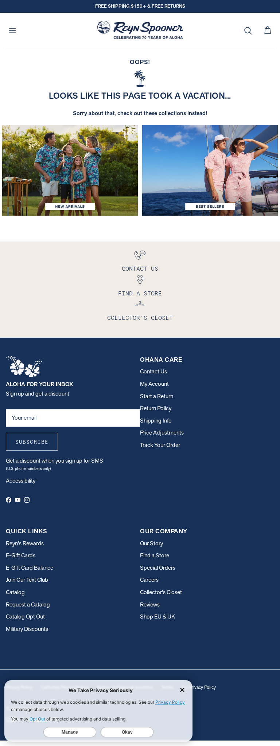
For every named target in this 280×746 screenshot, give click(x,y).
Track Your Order (160, 445)
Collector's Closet (161, 592)
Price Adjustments (162, 432)
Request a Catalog (28, 604)
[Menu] (12, 31)
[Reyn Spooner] (140, 30)
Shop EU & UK (157, 616)
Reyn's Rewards (25, 543)
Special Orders (157, 568)
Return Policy (155, 408)
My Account (154, 384)
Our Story (151, 543)
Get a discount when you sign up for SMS (54, 460)
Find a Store (154, 555)
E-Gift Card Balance (29, 568)
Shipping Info (156, 420)
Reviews (150, 604)
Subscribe (31, 442)
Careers (149, 580)
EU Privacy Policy (199, 687)
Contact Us (153, 371)
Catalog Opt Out (25, 616)
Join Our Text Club (27, 580)
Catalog (15, 592)
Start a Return (156, 396)
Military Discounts (27, 629)
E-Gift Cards (20, 555)
